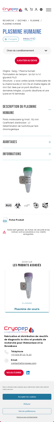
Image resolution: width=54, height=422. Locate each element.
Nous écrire (14, 372)
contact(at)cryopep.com (23, 363)
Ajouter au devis (27, 60)
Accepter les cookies (27, 397)
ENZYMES (22, 21)
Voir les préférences (27, 411)
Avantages (10, 142)
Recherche (8, 21)
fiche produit (16, 220)
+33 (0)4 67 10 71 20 (21, 354)
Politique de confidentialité (27, 417)
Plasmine (34, 21)
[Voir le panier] (31, 9)
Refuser (27, 404)
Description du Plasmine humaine (20, 109)
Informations (12, 154)
